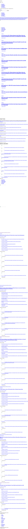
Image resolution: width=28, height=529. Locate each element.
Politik (0, 336)
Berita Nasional (3, 518)
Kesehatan (2, 525)
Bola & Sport (3, 524)
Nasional (1, 232)
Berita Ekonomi (2, 434)
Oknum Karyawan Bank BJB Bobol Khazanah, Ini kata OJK (11, 163)
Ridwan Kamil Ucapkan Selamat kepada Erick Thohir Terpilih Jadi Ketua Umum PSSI (16, 503)
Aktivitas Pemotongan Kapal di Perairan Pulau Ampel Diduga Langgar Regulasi (14, 255)
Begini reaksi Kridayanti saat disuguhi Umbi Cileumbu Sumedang (12, 270)
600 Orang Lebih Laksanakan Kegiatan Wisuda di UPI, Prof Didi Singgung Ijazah (15, 19)
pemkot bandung (3, 28)
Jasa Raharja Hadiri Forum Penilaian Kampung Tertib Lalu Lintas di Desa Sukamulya (14, 147)
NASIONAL (3, 4)
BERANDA (2, 12)
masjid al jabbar (3, 182)
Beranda (2, 515)
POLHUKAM (3, 14)
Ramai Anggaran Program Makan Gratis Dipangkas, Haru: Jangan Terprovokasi (14, 260)
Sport (0, 482)
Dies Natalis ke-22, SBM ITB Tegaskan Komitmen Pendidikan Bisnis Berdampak (13, 18)
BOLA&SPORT (3, 7)
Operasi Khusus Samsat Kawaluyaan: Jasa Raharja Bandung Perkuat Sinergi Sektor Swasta (10, 127)
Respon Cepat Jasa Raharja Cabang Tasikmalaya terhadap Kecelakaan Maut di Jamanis (14, 173)
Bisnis (2, 521)
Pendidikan (1, 386)
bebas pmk (2, 31)
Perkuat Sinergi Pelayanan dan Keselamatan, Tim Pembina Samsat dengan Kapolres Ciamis (15, 367)
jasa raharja (2, 30)
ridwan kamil (2, 27)
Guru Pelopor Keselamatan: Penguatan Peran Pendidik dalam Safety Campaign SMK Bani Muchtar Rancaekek (13, 138)
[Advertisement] (14, 230)
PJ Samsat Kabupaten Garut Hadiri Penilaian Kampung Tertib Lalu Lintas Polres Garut (14, 150)
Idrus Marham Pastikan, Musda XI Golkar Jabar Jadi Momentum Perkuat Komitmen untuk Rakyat (16, 265)
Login (2, 514)
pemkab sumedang (3, 29)
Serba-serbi (2, 522)
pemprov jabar (3, 180)
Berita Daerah (1, 285)
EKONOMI (2, 6)
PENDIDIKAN (3, 5)
